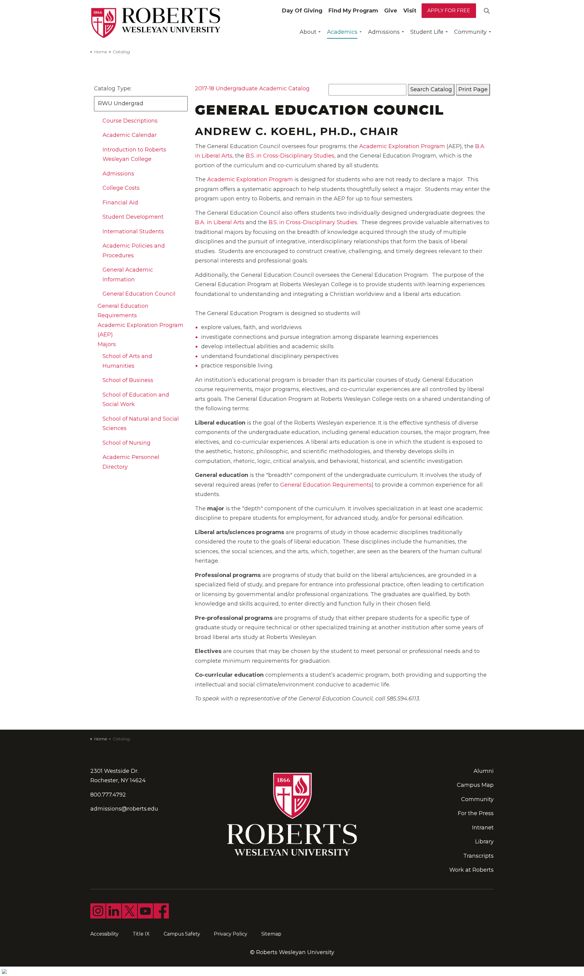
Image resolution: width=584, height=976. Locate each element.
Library (484, 841)
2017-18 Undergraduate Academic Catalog (252, 88)
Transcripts (478, 856)
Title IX (141, 934)
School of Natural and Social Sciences (141, 423)
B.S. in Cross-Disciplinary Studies (290, 155)
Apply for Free (448, 10)
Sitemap (271, 934)
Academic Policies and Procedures (134, 250)
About (308, 32)
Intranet (483, 827)
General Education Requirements (326, 484)
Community (470, 32)
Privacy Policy (230, 934)
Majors (107, 344)
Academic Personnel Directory (131, 462)
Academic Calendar (130, 135)
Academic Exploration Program (402, 146)
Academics (342, 32)
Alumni (484, 771)
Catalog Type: (112, 88)
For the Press (476, 813)
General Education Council (139, 293)
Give (390, 10)
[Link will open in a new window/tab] (98, 911)
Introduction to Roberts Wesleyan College (134, 154)
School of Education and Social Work (136, 399)
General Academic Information (128, 274)
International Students (133, 231)
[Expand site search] (487, 10)
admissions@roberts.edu (124, 808)
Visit (409, 10)
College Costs (121, 188)
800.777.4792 (108, 794)
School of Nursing (127, 442)
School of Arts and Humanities (127, 361)
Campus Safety (182, 934)
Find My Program (353, 10)
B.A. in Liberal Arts (219, 222)
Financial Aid (120, 202)
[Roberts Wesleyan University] (155, 23)
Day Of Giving (302, 10)
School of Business (128, 380)
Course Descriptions (130, 120)
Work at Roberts (471, 870)
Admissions (384, 32)
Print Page (473, 89)
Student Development (133, 217)
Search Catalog (431, 89)
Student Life (426, 32)
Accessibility (104, 934)
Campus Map (475, 785)
